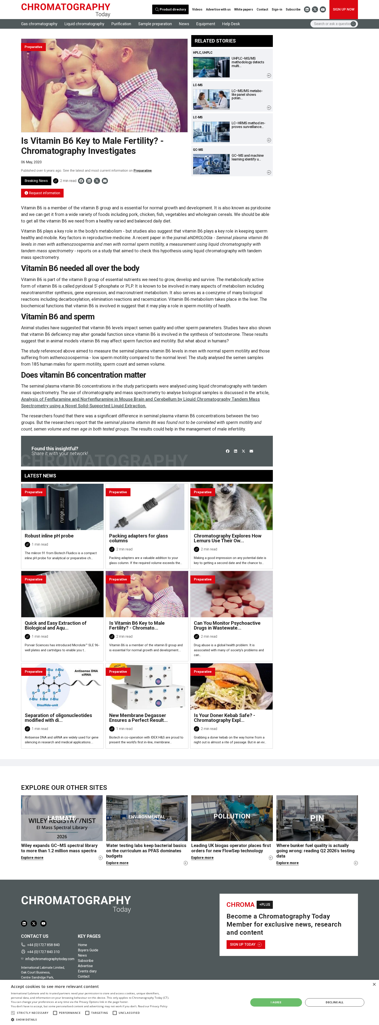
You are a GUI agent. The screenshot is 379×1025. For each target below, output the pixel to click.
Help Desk (231, 23)
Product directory (172, 9)
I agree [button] (276, 1002)
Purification (121, 23)
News (184, 23)
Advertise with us (218, 9)
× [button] (374, 984)
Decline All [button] (334, 1002)
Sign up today (243, 944)
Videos (197, 9)
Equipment (205, 23)
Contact (262, 9)
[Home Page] (65, 10)
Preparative (143, 171)
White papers (243, 9)
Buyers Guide (88, 950)
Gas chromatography (39, 23)
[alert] (189, 1002)
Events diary (87, 971)
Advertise (85, 966)
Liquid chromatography (84, 23)
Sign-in (277, 9)
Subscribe (293, 9)
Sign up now (343, 9)
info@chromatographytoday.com (49, 959)
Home (82, 945)
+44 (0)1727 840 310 (43, 952)
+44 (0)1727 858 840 (43, 945)
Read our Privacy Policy (153, 1006)
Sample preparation (155, 23)
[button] (13, 1013)
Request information (44, 193)
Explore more (32, 858)
